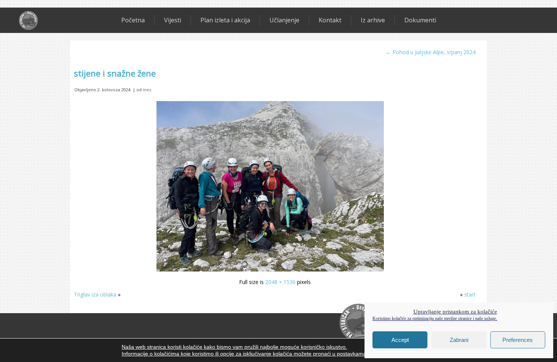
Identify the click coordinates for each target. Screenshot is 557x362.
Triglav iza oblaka (95, 294)
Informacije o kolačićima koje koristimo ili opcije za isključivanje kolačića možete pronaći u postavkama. (245, 354)
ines (147, 89)
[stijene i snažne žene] (274, 269)
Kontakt (330, 20)
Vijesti (172, 20)
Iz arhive (373, 20)
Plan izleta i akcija (225, 20)
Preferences (517, 340)
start (470, 294)
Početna (133, 20)
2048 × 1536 (280, 282)
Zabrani (459, 340)
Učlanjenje (284, 20)
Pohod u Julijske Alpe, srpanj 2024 (431, 52)
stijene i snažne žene (115, 73)
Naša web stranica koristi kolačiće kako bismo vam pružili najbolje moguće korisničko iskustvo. (234, 347)
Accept (400, 340)
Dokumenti (420, 20)
